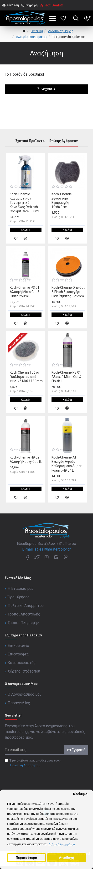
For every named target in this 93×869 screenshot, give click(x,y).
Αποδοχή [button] (66, 857)
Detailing (37, 31)
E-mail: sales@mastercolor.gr (46, 549)
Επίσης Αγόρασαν (63, 141)
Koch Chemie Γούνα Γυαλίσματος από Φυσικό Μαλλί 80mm (26, 377)
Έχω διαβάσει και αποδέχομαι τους (35, 763)
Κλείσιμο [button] (80, 794)
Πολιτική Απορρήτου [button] (61, 844)
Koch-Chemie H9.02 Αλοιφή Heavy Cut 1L (26, 459)
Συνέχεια (44, 89)
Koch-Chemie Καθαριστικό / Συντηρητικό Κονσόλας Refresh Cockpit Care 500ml (24, 202)
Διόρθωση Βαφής (60, 31)
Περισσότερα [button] (26, 857)
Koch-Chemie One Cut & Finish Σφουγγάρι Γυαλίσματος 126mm (68, 292)
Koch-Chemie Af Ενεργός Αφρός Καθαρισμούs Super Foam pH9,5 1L (67, 463)
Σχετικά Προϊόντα (30, 141)
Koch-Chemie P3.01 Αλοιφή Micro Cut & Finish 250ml (25, 292)
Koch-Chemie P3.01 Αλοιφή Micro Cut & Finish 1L (66, 377)
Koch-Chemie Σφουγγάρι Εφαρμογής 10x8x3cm (62, 200)
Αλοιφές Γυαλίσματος (31, 37)
